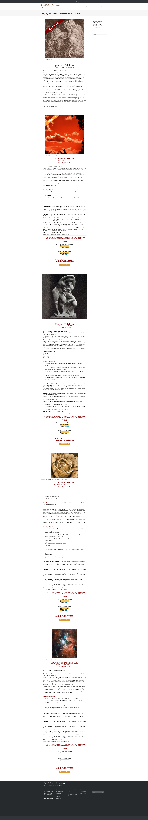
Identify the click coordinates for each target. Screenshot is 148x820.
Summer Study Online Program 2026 (72, 790)
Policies (57, 795)
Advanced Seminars (72, 792)
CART (104, 6)
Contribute (58, 796)
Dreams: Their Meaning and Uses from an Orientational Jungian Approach (54, 155)
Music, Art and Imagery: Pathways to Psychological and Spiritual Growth (54, 479)
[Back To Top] (145, 817)
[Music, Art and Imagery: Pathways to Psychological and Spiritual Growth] (64, 465)
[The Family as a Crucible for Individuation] (64, 296)
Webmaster (51, 59)
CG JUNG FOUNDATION (47, 818)
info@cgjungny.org (97, 27)
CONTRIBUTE (89, 2)
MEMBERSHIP (83, 2)
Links (57, 800)
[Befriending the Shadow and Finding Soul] (64, 643)
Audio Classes (83, 793)
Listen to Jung (83, 791)
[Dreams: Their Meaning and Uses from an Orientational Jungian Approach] (64, 134)
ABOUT (78, 6)
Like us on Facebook (48, 797)
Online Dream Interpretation (86, 789)
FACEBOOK (76, 2)
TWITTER (79, 2)
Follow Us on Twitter (48, 798)
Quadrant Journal (59, 791)
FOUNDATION (97, 6)
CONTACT (95, 2)
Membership (58, 793)
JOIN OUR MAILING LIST (102, 2)
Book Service (58, 798)
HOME (73, 6)
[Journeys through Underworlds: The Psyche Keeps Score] (64, 38)
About (57, 789)
